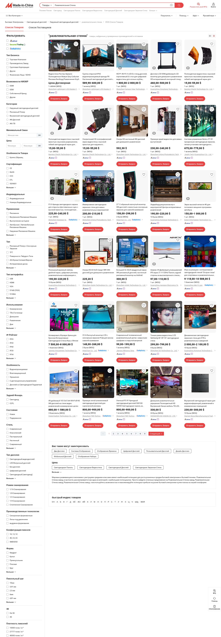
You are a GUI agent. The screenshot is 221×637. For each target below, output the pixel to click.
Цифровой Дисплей (131, 451)
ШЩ (136, 502)
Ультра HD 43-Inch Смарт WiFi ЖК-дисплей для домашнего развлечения (98, 271)
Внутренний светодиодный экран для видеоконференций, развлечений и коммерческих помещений (199, 403)
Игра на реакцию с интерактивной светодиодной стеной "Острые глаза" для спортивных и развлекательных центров (199, 272)
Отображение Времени (107, 451)
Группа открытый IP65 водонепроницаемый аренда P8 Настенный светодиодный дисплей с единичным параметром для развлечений (97, 76)
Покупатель (165, 15)
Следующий (155, 433)
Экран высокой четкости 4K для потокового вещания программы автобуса (197, 207)
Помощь (182, 15)
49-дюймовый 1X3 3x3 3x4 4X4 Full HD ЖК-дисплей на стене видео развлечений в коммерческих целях (64, 403)
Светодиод (58, 10)
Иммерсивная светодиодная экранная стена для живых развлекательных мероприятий (95, 207)
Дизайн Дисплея (182, 451)
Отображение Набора (87, 456)
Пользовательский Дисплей (157, 451)
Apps (195, 15)
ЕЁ (74, 502)
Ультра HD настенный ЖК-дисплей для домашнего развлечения (130, 140)
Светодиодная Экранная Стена (135, 10)
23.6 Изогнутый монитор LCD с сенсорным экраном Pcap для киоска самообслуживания (97, 338)
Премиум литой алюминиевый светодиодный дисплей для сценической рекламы (95, 403)
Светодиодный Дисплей (113, 10)
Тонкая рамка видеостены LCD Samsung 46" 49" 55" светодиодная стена (164, 338)
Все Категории (15, 15)
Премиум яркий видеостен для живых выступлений (166, 140)
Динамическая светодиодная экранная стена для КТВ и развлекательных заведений (196, 338)
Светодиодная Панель (72, 10)
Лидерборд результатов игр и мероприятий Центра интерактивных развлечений (165, 207)
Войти (213, 7)
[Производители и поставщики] (19, 5)
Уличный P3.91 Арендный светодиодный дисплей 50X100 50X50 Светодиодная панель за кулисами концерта (129, 403)
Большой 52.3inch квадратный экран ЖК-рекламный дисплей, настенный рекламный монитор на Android (131, 272)
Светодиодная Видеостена (92, 10)
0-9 (53, 502)
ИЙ (83, 502)
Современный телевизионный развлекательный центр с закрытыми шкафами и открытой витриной (131, 338)
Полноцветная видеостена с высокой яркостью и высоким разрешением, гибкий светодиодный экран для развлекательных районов (199, 76)
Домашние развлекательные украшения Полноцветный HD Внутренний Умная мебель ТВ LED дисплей (164, 403)
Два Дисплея (59, 451)
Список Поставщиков (40, 27)
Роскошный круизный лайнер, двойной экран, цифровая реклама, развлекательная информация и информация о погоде (63, 273)
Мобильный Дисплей (62, 456)
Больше (55, 472)
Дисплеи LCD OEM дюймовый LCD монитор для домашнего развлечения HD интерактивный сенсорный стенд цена (166, 76)
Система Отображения (80, 451)
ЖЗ (79, 502)
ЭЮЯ (142, 502)
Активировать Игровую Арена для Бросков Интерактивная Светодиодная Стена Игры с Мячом (63, 338)
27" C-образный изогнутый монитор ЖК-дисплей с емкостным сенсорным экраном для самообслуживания (131, 207)
